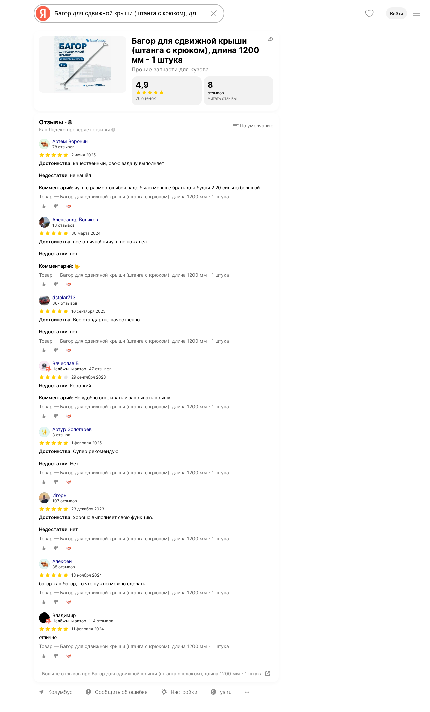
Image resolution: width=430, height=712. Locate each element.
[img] (54, 155)
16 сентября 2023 (88, 311)
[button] (253, 126)
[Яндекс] (43, 13)
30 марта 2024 (86, 233)
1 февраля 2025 (86, 442)
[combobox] (127, 13)
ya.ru (226, 692)
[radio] (43, 206)
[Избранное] (369, 13)
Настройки (184, 692)
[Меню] (416, 13)
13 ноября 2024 (86, 575)
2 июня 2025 (83, 154)
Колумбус (60, 692)
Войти (396, 13)
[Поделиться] (270, 39)
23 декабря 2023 (87, 508)
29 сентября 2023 (88, 377)
